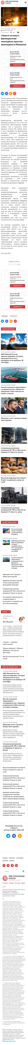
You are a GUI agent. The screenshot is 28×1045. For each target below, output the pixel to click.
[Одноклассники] (10, 93)
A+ (11, 32)
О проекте (5, 883)
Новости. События (7, 30)
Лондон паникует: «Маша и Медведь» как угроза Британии (13, 650)
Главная (4, 858)
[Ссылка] (14, 93)
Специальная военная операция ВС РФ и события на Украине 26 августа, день (14, 805)
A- (14, 32)
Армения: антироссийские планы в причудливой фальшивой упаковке (12, 583)
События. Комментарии (10, 667)
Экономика (19, 858)
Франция (5, 316)
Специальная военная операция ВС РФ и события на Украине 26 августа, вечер (14, 786)
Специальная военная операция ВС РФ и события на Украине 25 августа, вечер (14, 813)
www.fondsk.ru (16, 1035)
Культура (5, 860)
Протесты (13, 316)
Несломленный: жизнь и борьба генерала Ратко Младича (16, 531)
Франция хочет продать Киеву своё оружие (14, 419)
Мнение (4, 611)
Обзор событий (11, 28)
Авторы (11, 883)
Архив (23, 883)
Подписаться (17, 65)
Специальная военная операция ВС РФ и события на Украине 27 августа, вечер (13, 450)
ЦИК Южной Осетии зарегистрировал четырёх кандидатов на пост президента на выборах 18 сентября (12, 358)
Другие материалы (8, 329)
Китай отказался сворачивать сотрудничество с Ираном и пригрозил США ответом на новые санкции (13, 390)
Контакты (17, 883)
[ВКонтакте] (6, 93)
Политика (12, 858)
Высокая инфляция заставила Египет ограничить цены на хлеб (13, 480)
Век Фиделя (8, 622)
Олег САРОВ (12, 526)
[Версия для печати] (18, 32)
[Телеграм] (2, 93)
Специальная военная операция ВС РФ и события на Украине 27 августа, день (13, 510)
